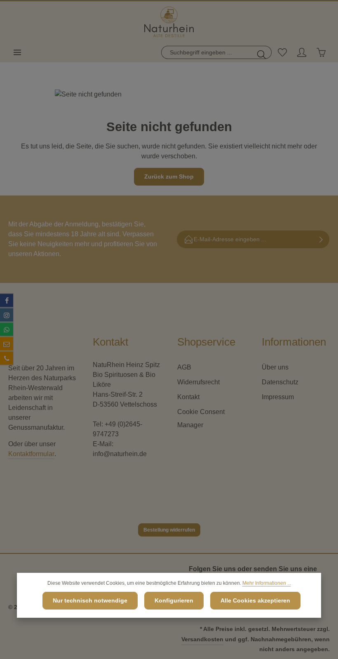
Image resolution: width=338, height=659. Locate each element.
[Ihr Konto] (301, 52)
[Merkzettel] (282, 52)
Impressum (278, 396)
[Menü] (17, 52)
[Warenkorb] (321, 52)
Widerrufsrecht (198, 382)
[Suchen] (262, 52)
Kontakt (188, 396)
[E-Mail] (6, 344)
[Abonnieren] (321, 239)
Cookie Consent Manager (201, 418)
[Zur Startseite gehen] (168, 22)
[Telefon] (6, 358)
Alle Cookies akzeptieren (255, 600)
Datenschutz (280, 382)
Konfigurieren (174, 600)
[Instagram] (6, 315)
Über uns (275, 367)
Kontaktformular (31, 453)
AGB (184, 367)
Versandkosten (202, 639)
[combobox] (207, 52)
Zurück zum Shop (169, 176)
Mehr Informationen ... (266, 583)
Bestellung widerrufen (169, 530)
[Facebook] (6, 300)
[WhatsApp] (6, 329)
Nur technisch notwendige (90, 600)
